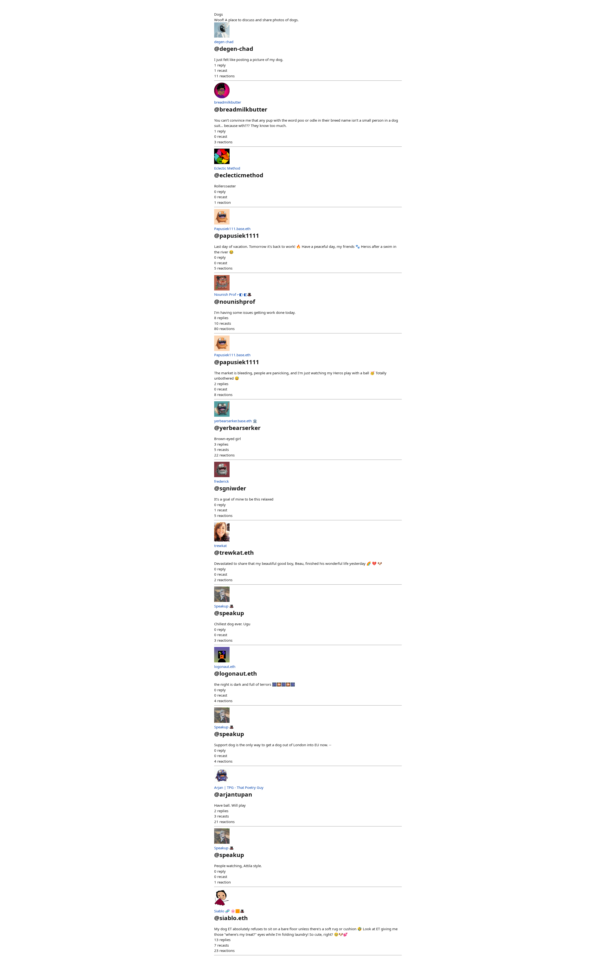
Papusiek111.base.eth (232, 228)
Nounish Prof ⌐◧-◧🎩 (233, 294)
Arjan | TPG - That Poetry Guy (238, 787)
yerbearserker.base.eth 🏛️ (235, 420)
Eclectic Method (227, 168)
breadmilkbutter (227, 102)
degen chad (223, 41)
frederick (221, 481)
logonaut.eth (224, 666)
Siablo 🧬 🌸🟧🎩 (229, 911)
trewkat (220, 545)
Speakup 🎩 (224, 606)
